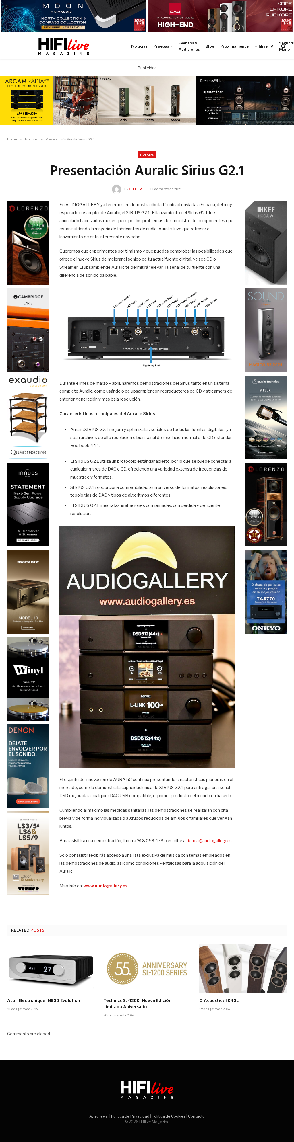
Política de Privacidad (130, 1116)
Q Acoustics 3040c (219, 1001)
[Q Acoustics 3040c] (243, 968)
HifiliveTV (263, 46)
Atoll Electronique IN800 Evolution (43, 1001)
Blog (210, 46)
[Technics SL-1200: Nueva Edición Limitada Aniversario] (147, 968)
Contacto (196, 1116)
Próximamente (234, 46)
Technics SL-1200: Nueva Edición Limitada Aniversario (137, 1004)
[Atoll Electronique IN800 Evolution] (51, 968)
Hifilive (137, 189)
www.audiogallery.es (106, 886)
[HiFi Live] (63, 46)
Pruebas (161, 46)
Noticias (139, 46)
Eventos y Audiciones (189, 46)
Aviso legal (99, 1116)
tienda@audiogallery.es (209, 840)
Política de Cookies (168, 1116)
